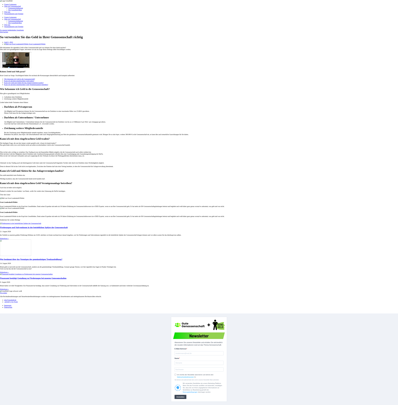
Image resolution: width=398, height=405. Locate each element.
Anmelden (180, 397)
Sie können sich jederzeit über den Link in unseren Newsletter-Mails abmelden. (197, 380)
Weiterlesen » (4, 238)
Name (177, 358)
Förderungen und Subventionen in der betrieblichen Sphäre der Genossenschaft (34, 227)
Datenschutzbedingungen (185, 377)
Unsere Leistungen (10, 4)
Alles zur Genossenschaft (12, 6)
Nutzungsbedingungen (190, 392)
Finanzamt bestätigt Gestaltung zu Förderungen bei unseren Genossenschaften (33, 278)
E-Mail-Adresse (180, 349)
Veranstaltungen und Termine (13, 14)
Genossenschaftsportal (15, 8)
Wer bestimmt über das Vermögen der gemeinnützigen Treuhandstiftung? (31, 259)
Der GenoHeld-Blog (15, 10)
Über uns (7, 12)
